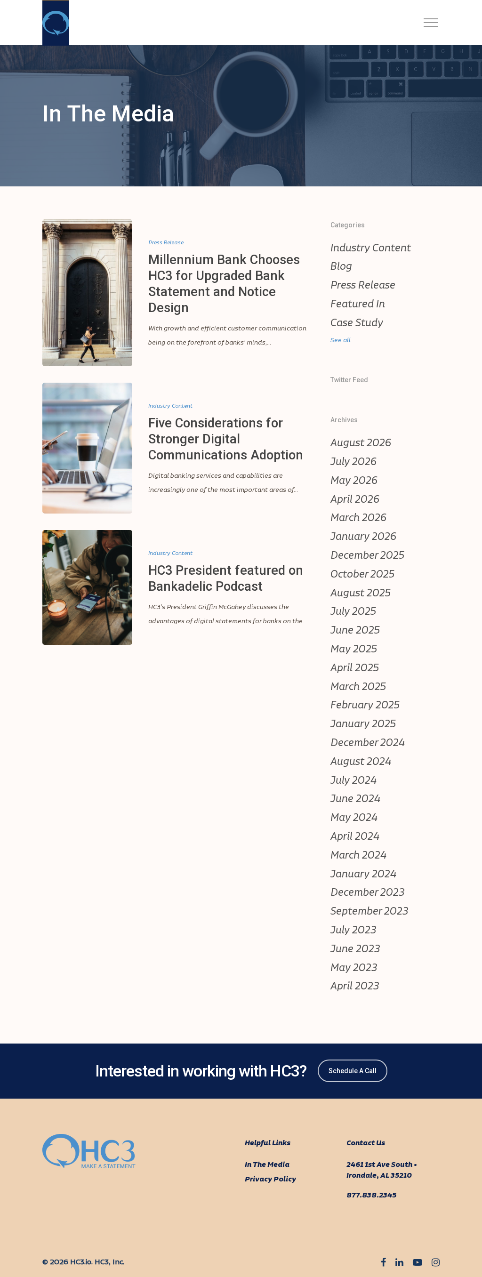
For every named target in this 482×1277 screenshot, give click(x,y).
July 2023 (353, 930)
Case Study (356, 323)
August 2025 (360, 593)
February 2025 (365, 705)
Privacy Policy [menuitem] (270, 1179)
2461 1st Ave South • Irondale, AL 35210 (381, 1170)
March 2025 (358, 687)
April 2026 (354, 499)
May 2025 (353, 649)
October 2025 (362, 574)
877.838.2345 (371, 1195)
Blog (341, 266)
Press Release (166, 243)
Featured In (357, 304)
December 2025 (367, 555)
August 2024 (360, 762)
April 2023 (354, 986)
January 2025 (363, 724)
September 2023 (369, 911)
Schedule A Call (353, 1071)
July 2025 (353, 611)
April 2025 (354, 668)
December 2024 (367, 743)
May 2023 (354, 968)
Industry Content (170, 406)
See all (340, 340)
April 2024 (354, 836)
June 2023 (355, 949)
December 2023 (367, 892)
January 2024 (363, 874)
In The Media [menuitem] (267, 1165)
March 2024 (358, 855)
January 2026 (363, 537)
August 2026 (360, 443)
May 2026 (354, 481)
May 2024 (354, 818)
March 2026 (358, 518)
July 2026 (353, 462)
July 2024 (353, 780)
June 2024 (355, 799)
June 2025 (355, 630)
